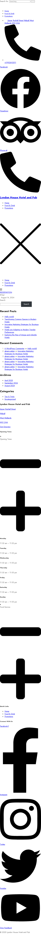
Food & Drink (9, 13)
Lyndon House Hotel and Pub (18, 197)
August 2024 (10, 385)
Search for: (4, 1)
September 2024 (11, 383)
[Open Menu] (1, 289)
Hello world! (9, 316)
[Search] (33, 1)
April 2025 (9, 380)
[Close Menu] (20, 275)
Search (2, 300)
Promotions (9, 16)
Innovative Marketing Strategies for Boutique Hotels (19, 352)
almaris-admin (10, 351)
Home (7, 11)
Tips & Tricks (9, 396)
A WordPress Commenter (14, 348)
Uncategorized (10, 399)
